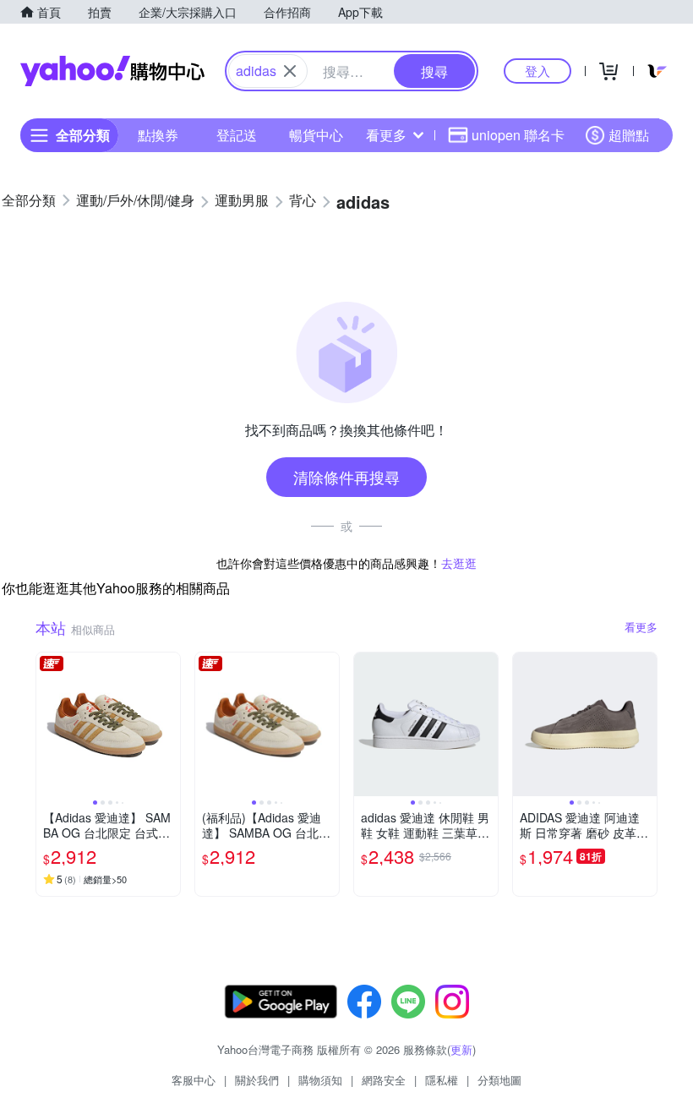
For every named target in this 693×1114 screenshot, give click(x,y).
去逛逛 (459, 562)
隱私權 (441, 1080)
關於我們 (257, 1080)
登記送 (236, 135)
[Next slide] (169, 724)
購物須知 (320, 1080)
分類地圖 (499, 1080)
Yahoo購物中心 (112, 71)
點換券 (158, 135)
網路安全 (384, 1080)
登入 (537, 70)
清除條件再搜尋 (346, 477)
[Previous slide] (47, 724)
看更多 (386, 135)
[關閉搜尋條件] (290, 71)
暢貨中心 (316, 135)
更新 (461, 1049)
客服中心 (194, 1080)
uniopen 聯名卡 (518, 135)
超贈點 (628, 135)
